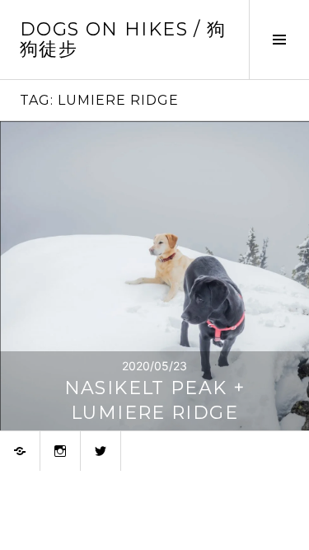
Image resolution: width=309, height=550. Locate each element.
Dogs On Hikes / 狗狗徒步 (123, 39)
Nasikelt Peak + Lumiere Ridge (155, 400)
